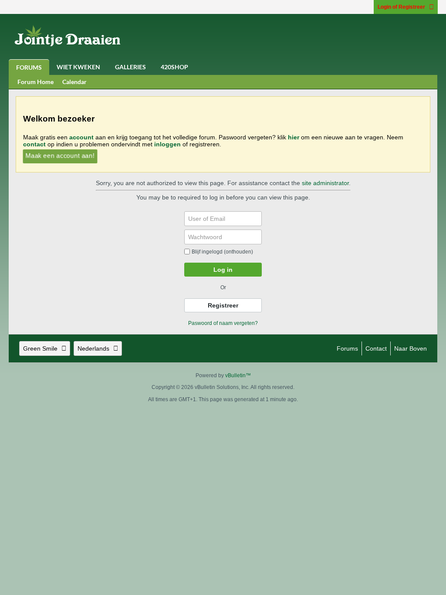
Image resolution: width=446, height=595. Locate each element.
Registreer (223, 305)
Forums (29, 67)
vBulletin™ (238, 375)
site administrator (325, 182)
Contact (376, 348)
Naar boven (410, 348)
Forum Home (35, 81)
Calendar (74, 81)
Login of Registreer (401, 7)
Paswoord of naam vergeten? (223, 323)
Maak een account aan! (59, 155)
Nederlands (93, 348)
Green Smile (40, 348)
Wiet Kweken (78, 67)
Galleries (130, 67)
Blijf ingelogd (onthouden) (222, 252)
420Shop (174, 67)
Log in (223, 269)
